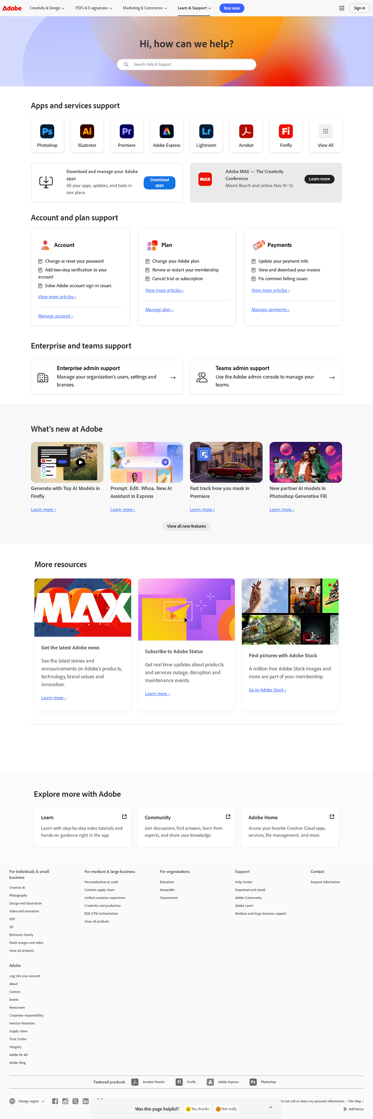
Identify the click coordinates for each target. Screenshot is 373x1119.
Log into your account (24, 976)
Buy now (232, 8)
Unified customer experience (105, 898)
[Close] (270, 1107)
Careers (14, 992)
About (13, 984)
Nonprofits (167, 890)
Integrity (15, 1047)
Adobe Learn (244, 906)
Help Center (243, 882)
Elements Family (21, 935)
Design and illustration (25, 903)
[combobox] (186, 64)
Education (167, 882)
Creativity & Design (45, 8)
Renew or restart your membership (185, 270)
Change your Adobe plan (175, 261)
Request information (325, 882)
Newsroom (17, 1007)
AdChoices (356, 1109)
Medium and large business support (260, 913)
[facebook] (55, 1101)
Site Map (354, 1101)
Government (169, 898)
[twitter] (75, 1101)
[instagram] (65, 1101)
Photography (18, 895)
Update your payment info (283, 261)
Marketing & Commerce (143, 8)
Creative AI (17, 888)
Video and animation (24, 911)
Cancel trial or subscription (177, 278)
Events (14, 1000)
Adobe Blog (17, 1063)
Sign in (359, 8)
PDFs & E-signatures (91, 8)
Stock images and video (26, 943)
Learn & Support (192, 8)
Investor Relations (22, 1023)
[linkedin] (86, 1101)
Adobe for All (18, 1055)
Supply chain (18, 1031)
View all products (21, 951)
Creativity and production (103, 906)
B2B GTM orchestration (101, 913)
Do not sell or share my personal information (312, 1101)
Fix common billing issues (282, 278)
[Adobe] (12, 8)
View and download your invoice (289, 270)
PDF (12, 919)
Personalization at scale (101, 882)
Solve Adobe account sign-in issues (78, 285)
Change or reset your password (74, 261)
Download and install (250, 890)
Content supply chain (100, 890)
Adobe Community (248, 898)
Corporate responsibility (26, 1015)
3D (11, 927)
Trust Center (18, 1039)
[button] (341, 8)
